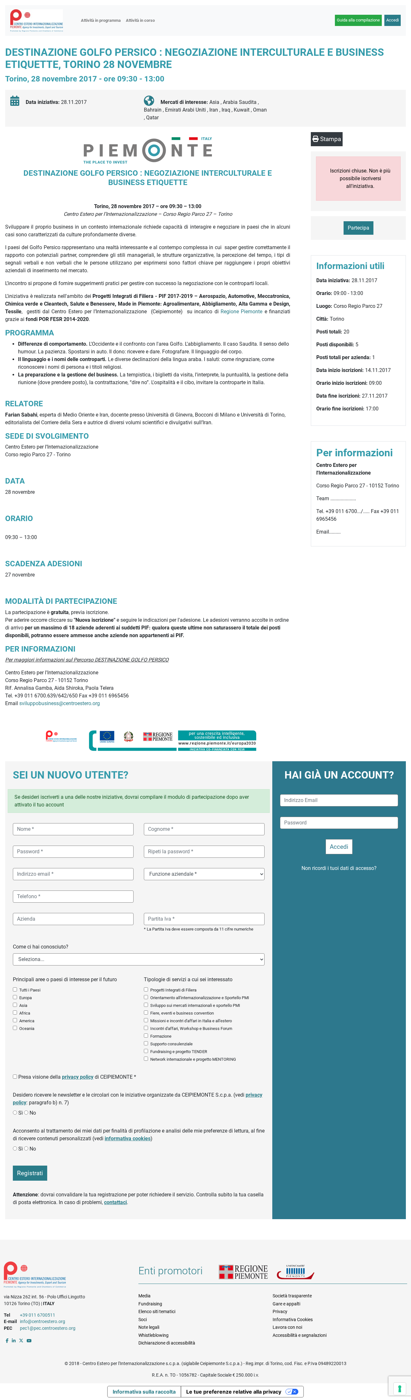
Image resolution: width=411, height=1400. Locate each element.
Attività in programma (101, 20)
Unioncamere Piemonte (303, 1273)
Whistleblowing (153, 1335)
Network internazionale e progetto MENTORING (193, 1059)
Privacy (280, 1311)
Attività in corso (140, 20)
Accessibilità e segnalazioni (300, 1335)
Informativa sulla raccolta (144, 1391)
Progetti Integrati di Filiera (173, 990)
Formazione (160, 1036)
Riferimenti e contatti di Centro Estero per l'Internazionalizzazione (64, 1275)
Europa (25, 997)
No (33, 1113)
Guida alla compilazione (358, 20)
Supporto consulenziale (171, 1044)
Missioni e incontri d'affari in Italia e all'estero (191, 1020)
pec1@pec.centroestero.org (47, 1328)
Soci (142, 1319)
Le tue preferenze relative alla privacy (233, 1391)
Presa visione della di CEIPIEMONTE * (77, 1077)
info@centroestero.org (42, 1321)
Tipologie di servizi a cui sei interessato (188, 979)
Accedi (392, 20)
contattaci (115, 1202)
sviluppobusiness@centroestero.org (59, 703)
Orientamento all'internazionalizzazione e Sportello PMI (199, 997)
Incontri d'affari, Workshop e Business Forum (191, 1028)
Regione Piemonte (243, 311)
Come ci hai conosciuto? (40, 947)
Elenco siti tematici (156, 1311)
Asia (23, 1005)
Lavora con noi (287, 1327)
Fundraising (150, 1303)
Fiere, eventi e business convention (182, 1013)
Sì (20, 1113)
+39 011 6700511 (37, 1315)
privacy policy (77, 1077)
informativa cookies (128, 1138)
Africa (24, 1013)
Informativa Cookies (293, 1319)
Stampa (330, 139)
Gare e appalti (286, 1303)
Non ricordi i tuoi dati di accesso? (339, 868)
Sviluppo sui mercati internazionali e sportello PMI (195, 1005)
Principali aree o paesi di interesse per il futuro (65, 979)
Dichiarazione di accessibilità (166, 1342)
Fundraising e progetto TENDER (178, 1051)
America (26, 1020)
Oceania (26, 1028)
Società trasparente (292, 1295)
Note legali (148, 1327)
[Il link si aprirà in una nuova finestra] (7, 1340)
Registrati (30, 1173)
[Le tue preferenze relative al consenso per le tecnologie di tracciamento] (400, 1389)
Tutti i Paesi (29, 990)
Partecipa (358, 228)
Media (144, 1295)
